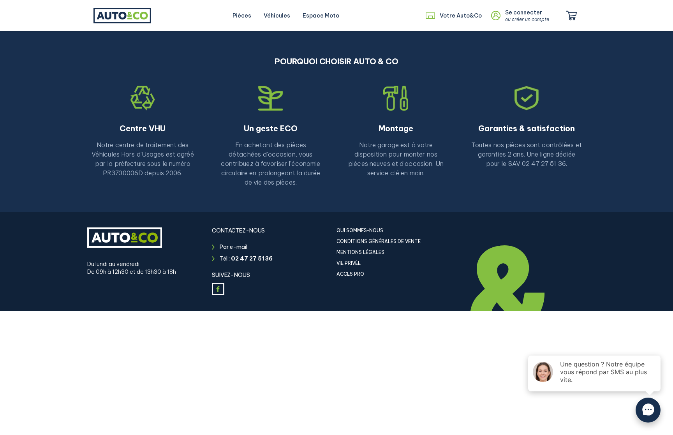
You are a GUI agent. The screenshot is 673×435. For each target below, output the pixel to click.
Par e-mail (233, 246)
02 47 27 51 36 (252, 258)
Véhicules (277, 15)
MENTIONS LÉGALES (360, 252)
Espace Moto (321, 15)
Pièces (242, 15)
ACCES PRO (350, 274)
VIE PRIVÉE (348, 263)
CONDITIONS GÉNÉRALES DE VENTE (378, 241)
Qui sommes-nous (359, 230)
